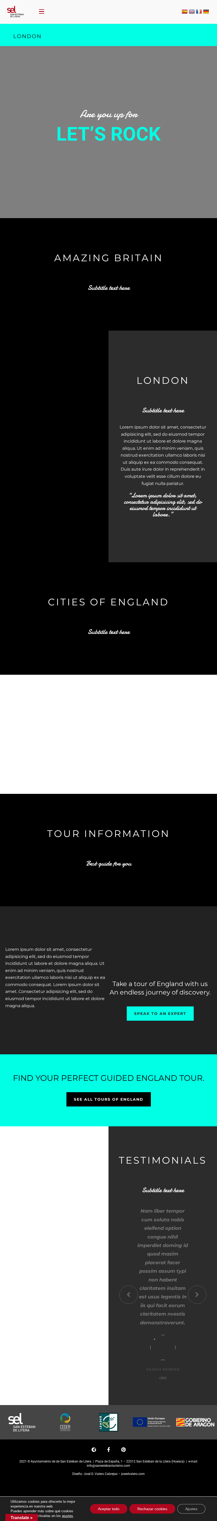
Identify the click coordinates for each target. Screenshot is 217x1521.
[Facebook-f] (108, 1449)
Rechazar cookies (152, 1509)
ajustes (67, 1516)
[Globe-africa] (93, 1449)
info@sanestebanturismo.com (108, 1466)
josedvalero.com (133, 1474)
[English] (192, 11)
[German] (206, 11)
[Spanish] (185, 11)
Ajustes (191, 1509)
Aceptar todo (108, 1509)
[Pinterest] (123, 1449)
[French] (199, 11)
